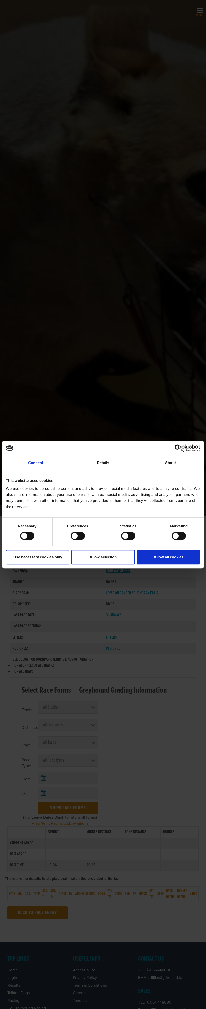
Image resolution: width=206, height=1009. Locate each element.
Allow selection (103, 557)
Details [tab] (103, 462)
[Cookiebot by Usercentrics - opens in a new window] (178, 448)
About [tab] (170, 462)
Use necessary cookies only (37, 557)
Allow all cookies (168, 557)
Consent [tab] (35, 462)
